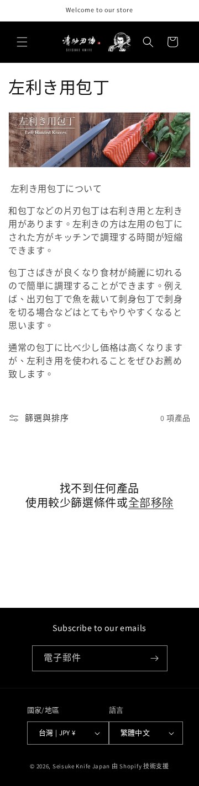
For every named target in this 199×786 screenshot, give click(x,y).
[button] (22, 42)
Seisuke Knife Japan (81, 766)
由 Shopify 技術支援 (140, 766)
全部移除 (151, 503)
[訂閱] (155, 658)
